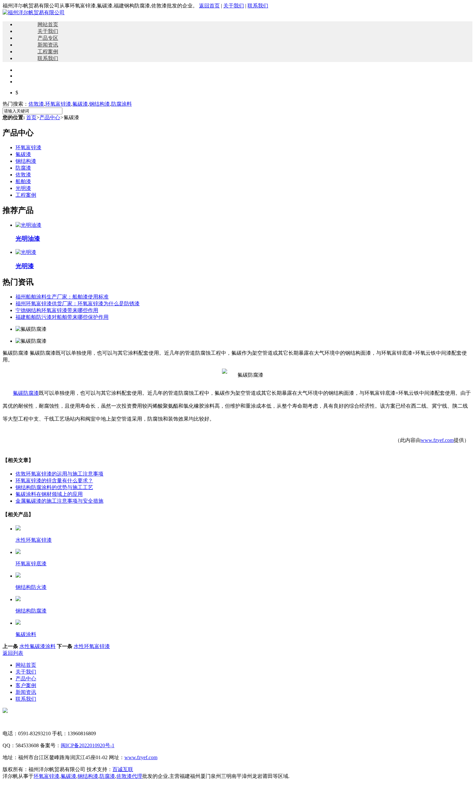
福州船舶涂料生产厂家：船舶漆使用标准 (62, 296)
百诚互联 (122, 769)
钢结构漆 (99, 104)
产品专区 (47, 38)
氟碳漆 (80, 104)
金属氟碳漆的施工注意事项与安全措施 (59, 501)
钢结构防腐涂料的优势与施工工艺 (54, 487)
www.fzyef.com (437, 440)
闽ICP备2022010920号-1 (87, 745)
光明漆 (23, 188)
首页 (31, 117)
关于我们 (233, 5)
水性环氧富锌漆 (92, 646)
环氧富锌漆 (58, 104)
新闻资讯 (47, 44)
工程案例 (47, 51)
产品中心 (49, 117)
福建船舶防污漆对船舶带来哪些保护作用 (62, 317)
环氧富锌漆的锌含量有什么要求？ (54, 480)
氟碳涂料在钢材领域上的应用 (49, 494)
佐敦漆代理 (129, 776)
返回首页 (209, 5)
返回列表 (13, 653)
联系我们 (258, 5)
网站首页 (47, 24)
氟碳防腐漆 (26, 393)
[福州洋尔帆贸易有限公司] (34, 12)
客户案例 (26, 685)
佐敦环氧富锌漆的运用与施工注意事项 (59, 473)
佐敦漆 (36, 104)
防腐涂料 (121, 104)
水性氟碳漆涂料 (37, 646)
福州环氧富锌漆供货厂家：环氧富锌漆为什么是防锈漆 (78, 303)
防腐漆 (23, 168)
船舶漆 (23, 181)
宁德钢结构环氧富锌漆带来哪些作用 (57, 310)
